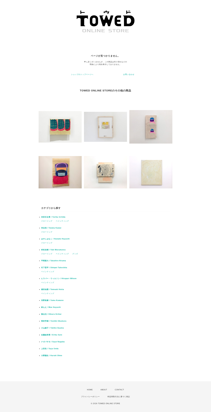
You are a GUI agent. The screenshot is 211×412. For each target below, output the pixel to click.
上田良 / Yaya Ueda (50, 349)
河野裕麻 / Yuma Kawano (52, 300)
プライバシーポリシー (90, 397)
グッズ (75, 254)
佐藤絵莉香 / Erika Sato (51, 335)
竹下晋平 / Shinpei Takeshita (54, 268)
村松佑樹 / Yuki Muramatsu (53, 250)
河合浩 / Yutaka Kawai (51, 228)
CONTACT (119, 390)
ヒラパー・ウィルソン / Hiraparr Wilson (59, 278)
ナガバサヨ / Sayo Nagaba (53, 342)
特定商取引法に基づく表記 (119, 397)
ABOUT (103, 390)
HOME (90, 390)
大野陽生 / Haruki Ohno (51, 356)
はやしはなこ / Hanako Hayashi (55, 239)
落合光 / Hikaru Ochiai (51, 314)
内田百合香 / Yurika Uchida (53, 217)
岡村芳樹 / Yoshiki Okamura (53, 321)
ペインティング (62, 221)
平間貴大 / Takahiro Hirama (53, 261)
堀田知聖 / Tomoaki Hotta (52, 289)
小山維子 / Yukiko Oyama (52, 328)
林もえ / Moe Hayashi (51, 307)
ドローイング (46, 221)
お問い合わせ (128, 74)
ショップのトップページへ (82, 74)
